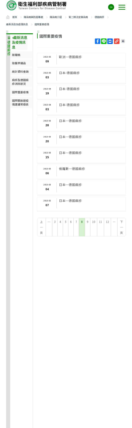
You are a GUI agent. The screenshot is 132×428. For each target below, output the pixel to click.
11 (100, 222)
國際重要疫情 (42, 24)
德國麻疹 (99, 17)
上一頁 (41, 227)
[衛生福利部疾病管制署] (37, 5)
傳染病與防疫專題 (33, 17)
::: (7, 31)
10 (93, 222)
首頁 (14, 17)
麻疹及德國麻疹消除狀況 (20, 82)
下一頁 (121, 227)
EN (111, 7)
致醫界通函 (19, 63)
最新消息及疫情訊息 (17, 24)
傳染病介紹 (56, 17)
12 (107, 222)
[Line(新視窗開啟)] (104, 41)
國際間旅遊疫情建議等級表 (20, 102)
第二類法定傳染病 (78, 17)
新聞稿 (16, 55)
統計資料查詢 (20, 71)
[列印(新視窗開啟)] (110, 41)
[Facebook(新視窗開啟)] (98, 41)
